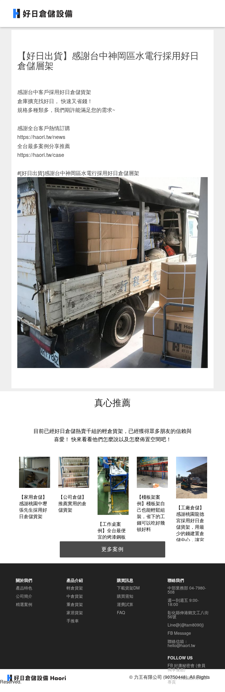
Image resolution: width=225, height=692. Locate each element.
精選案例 (24, 604)
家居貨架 (75, 612)
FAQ (121, 612)
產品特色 (24, 588)
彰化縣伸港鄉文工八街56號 (188, 614)
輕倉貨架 (75, 588)
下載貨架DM (128, 588)
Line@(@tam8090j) (186, 625)
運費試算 (125, 604)
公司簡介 (24, 596)
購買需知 (125, 596)
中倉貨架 (75, 596)
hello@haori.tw (181, 645)
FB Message (179, 633)
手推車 (73, 621)
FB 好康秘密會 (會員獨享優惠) (186, 667)
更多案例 (112, 548)
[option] (34, 489)
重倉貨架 (75, 604)
